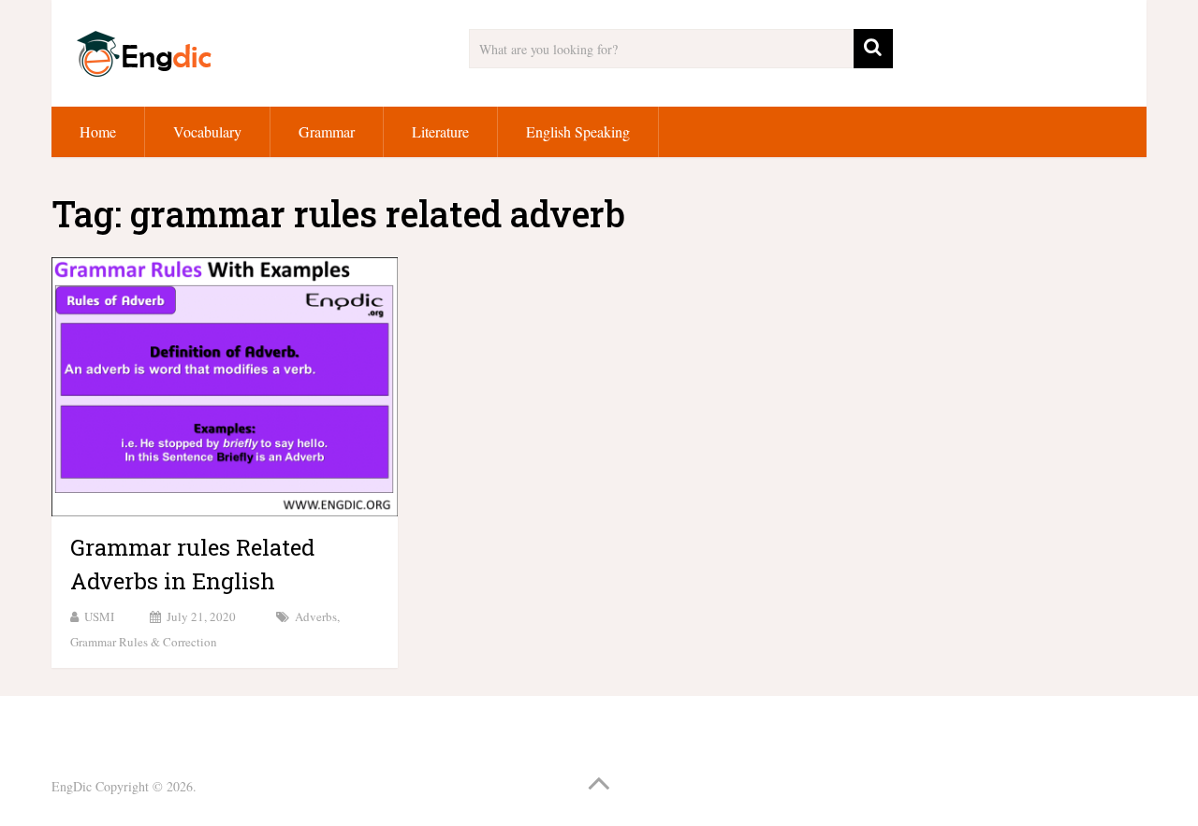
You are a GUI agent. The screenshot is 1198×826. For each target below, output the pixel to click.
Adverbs (316, 616)
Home (98, 131)
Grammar (327, 131)
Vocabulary (207, 131)
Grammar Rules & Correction (143, 641)
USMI (99, 616)
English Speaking (578, 131)
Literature (440, 131)
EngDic (71, 786)
